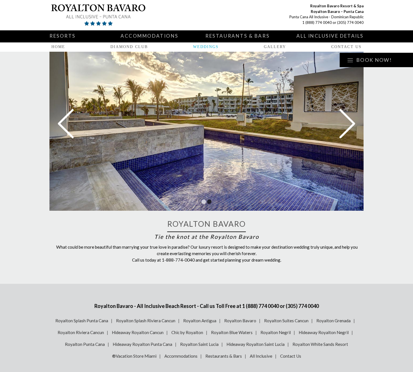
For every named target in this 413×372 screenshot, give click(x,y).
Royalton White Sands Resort (320, 344)
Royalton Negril (275, 332)
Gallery (275, 47)
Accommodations (149, 36)
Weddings (206, 47)
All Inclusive (261, 356)
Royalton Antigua (199, 320)
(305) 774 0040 (350, 22)
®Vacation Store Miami (134, 356)
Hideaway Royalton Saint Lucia (255, 344)
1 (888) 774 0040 (317, 22)
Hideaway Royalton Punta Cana (142, 344)
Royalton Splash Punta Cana (81, 320)
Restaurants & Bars (237, 36)
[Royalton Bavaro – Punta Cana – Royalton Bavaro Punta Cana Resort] (115, 15)
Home (58, 47)
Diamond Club (129, 47)
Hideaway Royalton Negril (324, 332)
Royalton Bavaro (240, 320)
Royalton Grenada (333, 320)
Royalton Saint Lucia (199, 344)
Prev (66, 123)
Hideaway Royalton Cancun (138, 332)
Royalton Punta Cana (85, 344)
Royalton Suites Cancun (286, 320)
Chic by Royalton (187, 332)
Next (347, 123)
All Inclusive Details (330, 36)
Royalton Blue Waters (232, 332)
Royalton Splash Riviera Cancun (145, 320)
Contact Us (346, 47)
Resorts (62, 36)
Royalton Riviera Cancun (81, 332)
